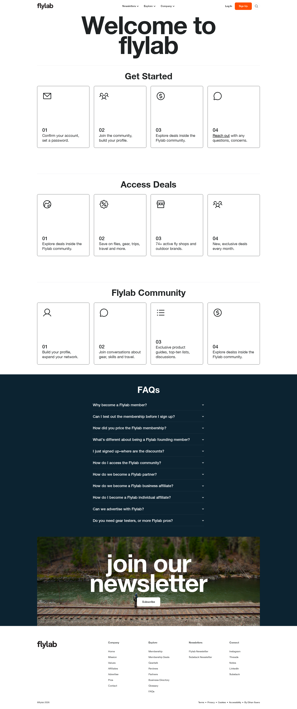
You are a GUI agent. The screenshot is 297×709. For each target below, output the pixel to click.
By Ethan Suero (252, 702)
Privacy (211, 702)
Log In (228, 6)
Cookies (222, 702)
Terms (201, 702)
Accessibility (235, 702)
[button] (130, 6)
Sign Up (243, 6)
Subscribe (148, 601)
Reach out (221, 135)
